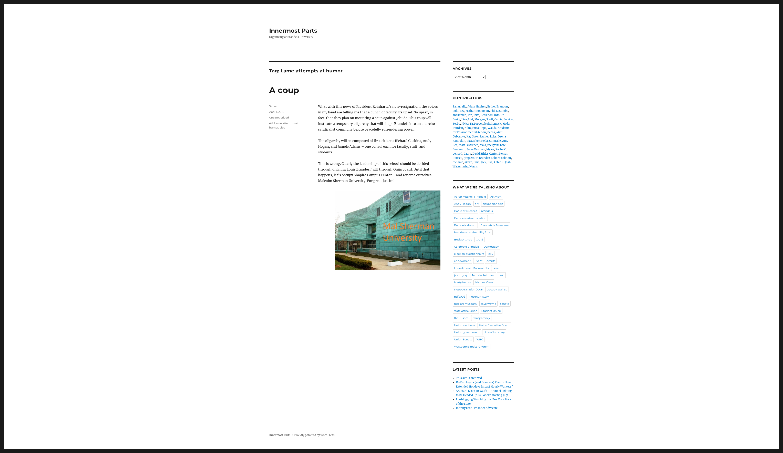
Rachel (484, 136)
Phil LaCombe (499, 111)
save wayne (488, 303)
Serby (456, 123)
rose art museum (465, 303)
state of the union (465, 310)
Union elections (464, 325)
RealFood (487, 115)
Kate (503, 145)
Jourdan (458, 128)
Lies (282, 127)
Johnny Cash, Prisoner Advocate (477, 408)
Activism (496, 196)
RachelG (500, 149)
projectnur (471, 158)
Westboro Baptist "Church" (471, 346)
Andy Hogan (462, 203)
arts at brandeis (493, 203)
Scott (489, 119)
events (491, 260)
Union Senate (463, 339)
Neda (484, 141)
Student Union (491, 310)
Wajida (492, 128)
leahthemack (492, 123)
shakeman (459, 115)
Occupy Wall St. (497, 289)
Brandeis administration (470, 218)
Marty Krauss (462, 282)
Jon (470, 115)
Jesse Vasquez (476, 149)
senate (504, 303)
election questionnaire (469, 253)
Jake (476, 115)
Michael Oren (484, 282)
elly (464, 106)
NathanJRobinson (477, 111)
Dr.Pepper (476, 123)
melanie (458, 162)
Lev (462, 111)
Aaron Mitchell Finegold (470, 196)
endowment (462, 260)
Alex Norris (470, 166)
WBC (479, 339)
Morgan (479, 119)
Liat (470, 119)
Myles (490, 149)
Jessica (508, 119)
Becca (491, 132)
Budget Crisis (463, 239)
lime (476, 162)
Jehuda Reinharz (483, 275)
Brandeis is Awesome (494, 225)
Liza (464, 119)
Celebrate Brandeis (466, 246)
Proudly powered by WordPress (314, 435)
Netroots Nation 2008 (468, 289)
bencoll (457, 153)
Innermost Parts (293, 30)
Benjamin (459, 149)
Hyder (507, 123)
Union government (467, 332)
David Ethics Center (485, 153)
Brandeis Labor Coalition (495, 158)
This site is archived (469, 378)
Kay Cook (472, 136)
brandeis (487, 211)
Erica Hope (479, 128)
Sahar (273, 106)
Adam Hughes (477, 106)
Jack (483, 162)
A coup (284, 90)
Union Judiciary (494, 332)
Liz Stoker (473, 141)
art (477, 203)
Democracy (491, 246)
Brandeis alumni (465, 225)
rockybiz (493, 145)
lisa (490, 162)
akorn (468, 162)
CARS (479, 239)
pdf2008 (459, 296)
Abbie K (498, 162)
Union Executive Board (494, 325)
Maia (483, 145)
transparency (481, 318)
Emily (456, 119)
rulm (467, 128)
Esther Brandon (497, 106)
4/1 (271, 123)
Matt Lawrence (468, 145)
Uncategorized (279, 117)
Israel (496, 268)
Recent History (479, 296)
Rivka (465, 123)
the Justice (461, 318)
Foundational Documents (471, 268)
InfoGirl (499, 115)
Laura (467, 153)
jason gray (461, 275)
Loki (455, 111)
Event (478, 260)
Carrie (498, 119)
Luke (493, 136)
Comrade (495, 141)
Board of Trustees (465, 211)
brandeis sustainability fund (472, 232)
